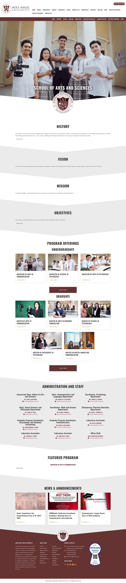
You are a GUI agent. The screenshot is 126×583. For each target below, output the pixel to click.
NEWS (105, 10)
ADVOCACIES (84, 10)
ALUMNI (54, 543)
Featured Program (113, 19)
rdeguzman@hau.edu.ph (64, 388)
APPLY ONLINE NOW (119, 4)
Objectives (78, 19)
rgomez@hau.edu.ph (31, 424)
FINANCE (54, 10)
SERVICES (93, 10)
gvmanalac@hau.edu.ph (64, 401)
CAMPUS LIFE (75, 10)
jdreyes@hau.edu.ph (31, 401)
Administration (101, 19)
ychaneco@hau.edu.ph (96, 388)
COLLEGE (54, 533)
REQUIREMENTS (56, 541)
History (59, 19)
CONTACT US (48, 13)
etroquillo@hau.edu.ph (96, 401)
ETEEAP (68, 10)
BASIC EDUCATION (56, 535)
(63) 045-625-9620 (71, 539)
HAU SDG (100, 10)
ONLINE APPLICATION (114, 10)
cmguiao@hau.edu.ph (64, 424)
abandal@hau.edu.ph (31, 416)
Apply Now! (63, 276)
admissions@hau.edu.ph (73, 543)
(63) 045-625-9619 (71, 541)
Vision (65, 19)
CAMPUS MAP (43, 543)
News (122, 19)
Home (53, 19)
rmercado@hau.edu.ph (96, 412)
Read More (20, 125)
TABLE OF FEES (43, 541)
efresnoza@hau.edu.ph (96, 424)
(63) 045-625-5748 (71, 537)
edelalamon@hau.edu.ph (64, 414)
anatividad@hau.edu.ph (31, 388)
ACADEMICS (61, 10)
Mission (71, 19)
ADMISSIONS (46, 10)
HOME (33, 10)
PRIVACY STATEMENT (37, 13)
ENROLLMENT (43, 549)
